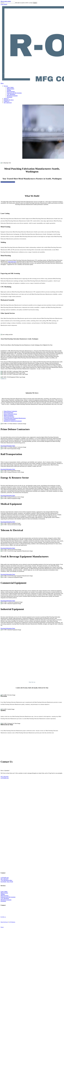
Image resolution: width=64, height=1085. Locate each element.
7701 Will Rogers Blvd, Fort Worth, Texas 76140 (7, 881)
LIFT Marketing (12, 922)
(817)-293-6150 (16, 949)
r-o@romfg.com (5, 877)
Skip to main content (6, 1)
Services (14, 933)
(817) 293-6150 (4, 879)
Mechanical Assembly (6, 899)
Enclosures (3, 901)
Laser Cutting (4, 891)
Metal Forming (4, 892)
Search (35, 2)
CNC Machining (5, 898)
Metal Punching (4, 895)
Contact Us (15, 948)
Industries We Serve (17, 947)
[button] (4, 4)
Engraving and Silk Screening (8, 897)
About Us (14, 945)
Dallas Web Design (4, 922)
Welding (3, 894)
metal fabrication (12, 261)
